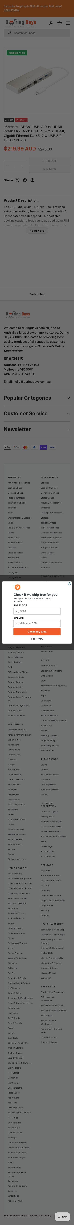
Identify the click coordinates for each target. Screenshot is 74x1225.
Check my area (37, 631)
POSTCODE (20, 605)
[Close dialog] (69, 583)
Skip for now (37, 639)
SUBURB (18, 618)
